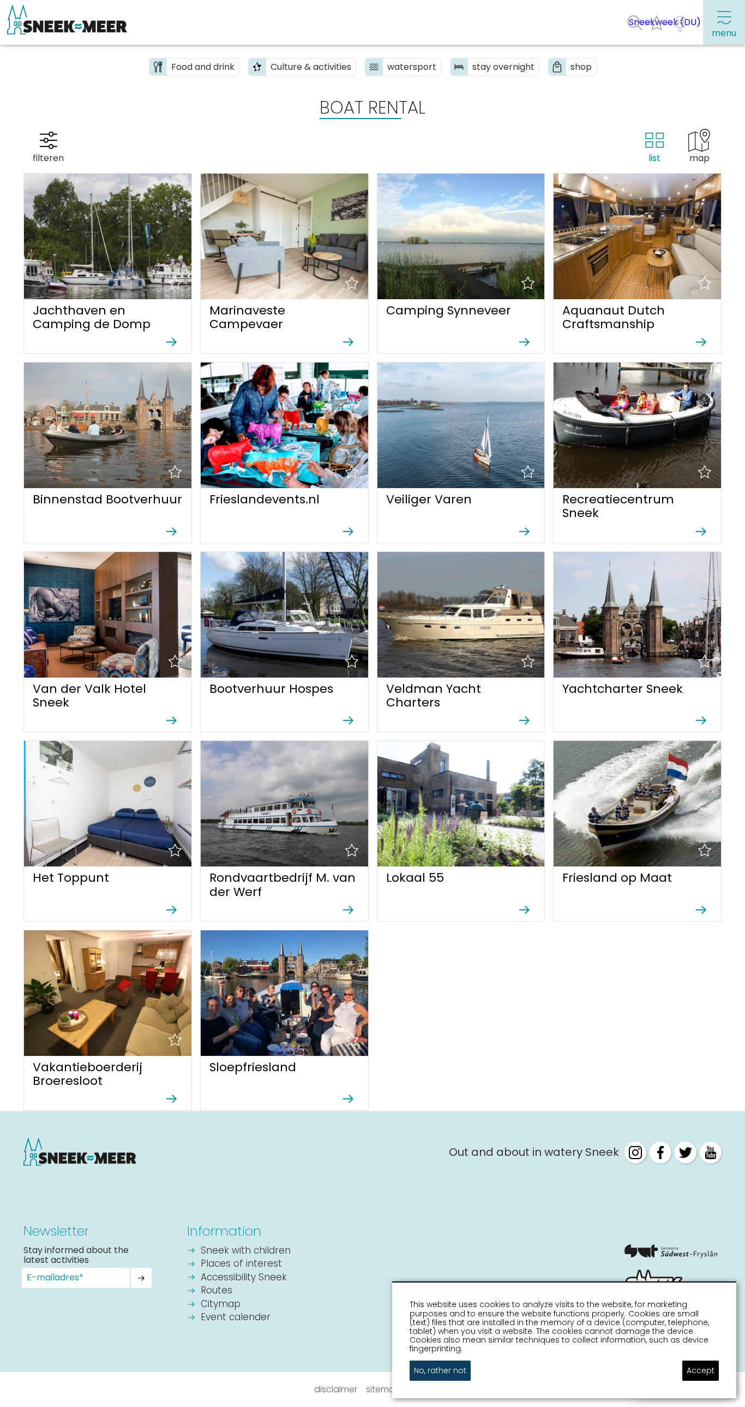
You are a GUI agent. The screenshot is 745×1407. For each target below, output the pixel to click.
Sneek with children (246, 1251)
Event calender (236, 1317)
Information (224, 1231)
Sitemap (383, 1389)
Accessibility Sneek (244, 1278)
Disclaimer (335, 1389)
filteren (48, 158)
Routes (216, 1291)
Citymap (221, 1304)
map (699, 158)
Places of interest (241, 1264)
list (654, 158)
